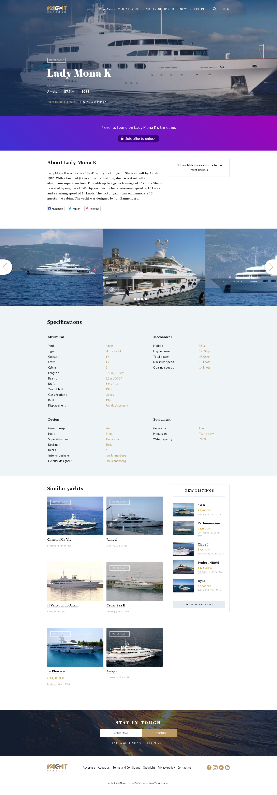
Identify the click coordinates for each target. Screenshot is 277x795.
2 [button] (135, 299)
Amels (52, 91)
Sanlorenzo (203, 553)
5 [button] (146, 299)
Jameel (111, 539)
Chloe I (203, 544)
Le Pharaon (56, 671)
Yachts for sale (129, 9)
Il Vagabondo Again (62, 605)
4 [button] (142, 299)
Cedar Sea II (115, 605)
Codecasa (110, 677)
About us (104, 767)
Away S (111, 671)
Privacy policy (166, 767)
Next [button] (271, 267)
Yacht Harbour (57, 10)
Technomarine (209, 523)
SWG (201, 505)
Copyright (149, 767)
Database (105, 9)
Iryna (202, 581)
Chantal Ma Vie (59, 539)
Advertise (89, 767)
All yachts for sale (199, 604)
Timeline (199, 9)
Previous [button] (6, 267)
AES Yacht (202, 571)
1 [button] (131, 299)
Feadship (51, 545)
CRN (108, 545)
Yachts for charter (160, 9)
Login (225, 9)
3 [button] (138, 299)
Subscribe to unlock (140, 138)
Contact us (184, 767)
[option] (51, 267)
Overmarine (204, 532)
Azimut (201, 514)
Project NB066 (208, 563)
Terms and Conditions (126, 767)
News (183, 9)
